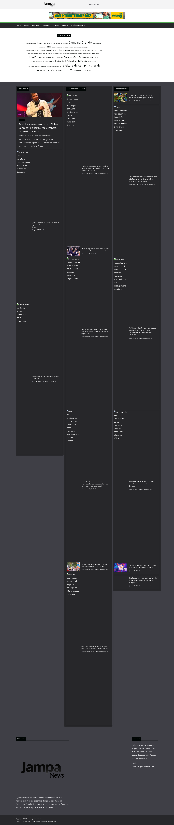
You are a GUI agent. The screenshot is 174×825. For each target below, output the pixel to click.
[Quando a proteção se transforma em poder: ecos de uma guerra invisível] (120, 98)
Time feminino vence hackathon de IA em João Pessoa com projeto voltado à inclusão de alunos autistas (143, 179)
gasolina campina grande (84, 53)
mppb (54, 57)
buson (44, 43)
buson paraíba (51, 43)
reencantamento (77, 70)
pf (43, 61)
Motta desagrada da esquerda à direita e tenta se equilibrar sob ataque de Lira (95, 250)
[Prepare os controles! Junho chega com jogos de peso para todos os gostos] (120, 568)
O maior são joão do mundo (78, 57)
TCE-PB (85, 70)
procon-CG (67, 70)
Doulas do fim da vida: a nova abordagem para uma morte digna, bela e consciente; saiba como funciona (95, 168)
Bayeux (39, 43)
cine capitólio (41, 47)
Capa (19, 25)
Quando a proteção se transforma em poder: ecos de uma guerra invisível (142, 96)
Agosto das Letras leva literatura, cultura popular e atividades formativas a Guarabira (45, 225)
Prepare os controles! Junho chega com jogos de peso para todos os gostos (142, 566)
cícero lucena (64, 50)
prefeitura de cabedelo (53, 66)
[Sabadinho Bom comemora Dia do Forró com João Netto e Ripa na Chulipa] (73, 567)
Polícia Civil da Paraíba (77, 61)
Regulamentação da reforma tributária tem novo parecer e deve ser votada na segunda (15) (94, 331)
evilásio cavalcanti (57, 53)
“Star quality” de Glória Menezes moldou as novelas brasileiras (45, 377)
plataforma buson (49, 61)
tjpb (90, 70)
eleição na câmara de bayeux (78, 50)
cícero (55, 50)
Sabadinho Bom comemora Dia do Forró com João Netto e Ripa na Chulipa (94, 566)
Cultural (35, 25)
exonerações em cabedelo (70, 53)
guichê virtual (95, 53)
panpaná (96, 57)
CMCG (48, 47)
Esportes (46, 25)
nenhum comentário (45, 135)
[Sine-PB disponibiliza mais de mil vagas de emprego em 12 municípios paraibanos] (73, 648)
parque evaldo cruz (37, 61)
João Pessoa (35, 57)
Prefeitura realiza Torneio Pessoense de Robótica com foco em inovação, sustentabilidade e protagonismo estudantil (142, 331)
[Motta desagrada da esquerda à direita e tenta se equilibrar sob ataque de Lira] (73, 251)
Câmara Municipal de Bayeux (81, 47)
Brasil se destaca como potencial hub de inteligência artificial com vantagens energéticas (143, 580)
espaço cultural (98, 50)
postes (43, 66)
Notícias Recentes (78, 25)
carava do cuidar (97, 43)
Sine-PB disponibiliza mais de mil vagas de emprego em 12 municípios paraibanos (95, 647)
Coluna (65, 25)
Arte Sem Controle (31, 43)
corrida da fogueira (57, 47)
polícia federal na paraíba (33, 66)
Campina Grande (80, 42)
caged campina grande (62, 43)
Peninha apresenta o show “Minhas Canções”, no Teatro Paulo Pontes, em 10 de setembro (38, 127)
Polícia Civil (60, 61)
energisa (90, 50)
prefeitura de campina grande (80, 65)
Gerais (26, 25)
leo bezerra (47, 57)
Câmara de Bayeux (68, 47)
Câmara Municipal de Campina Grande (39, 50)
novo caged (60, 57)
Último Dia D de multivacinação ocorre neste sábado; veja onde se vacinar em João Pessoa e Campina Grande (94, 484)
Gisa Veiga (35, 135)
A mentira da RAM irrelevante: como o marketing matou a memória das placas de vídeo (142, 483)
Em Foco (56, 25)
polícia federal (92, 61)
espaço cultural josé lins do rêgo (36, 53)
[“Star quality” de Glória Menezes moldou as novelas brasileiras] (23, 378)
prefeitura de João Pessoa (49, 69)
